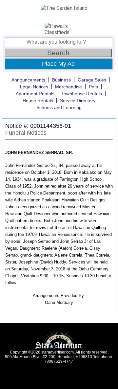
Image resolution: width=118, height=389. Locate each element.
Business (61, 79)
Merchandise (68, 86)
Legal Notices (34, 86)
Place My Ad (58, 63)
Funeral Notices (26, 132)
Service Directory (77, 100)
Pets (93, 86)
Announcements (28, 79)
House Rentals (38, 100)
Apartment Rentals (35, 93)
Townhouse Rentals (81, 93)
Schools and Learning (59, 107)
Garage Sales (92, 79)
